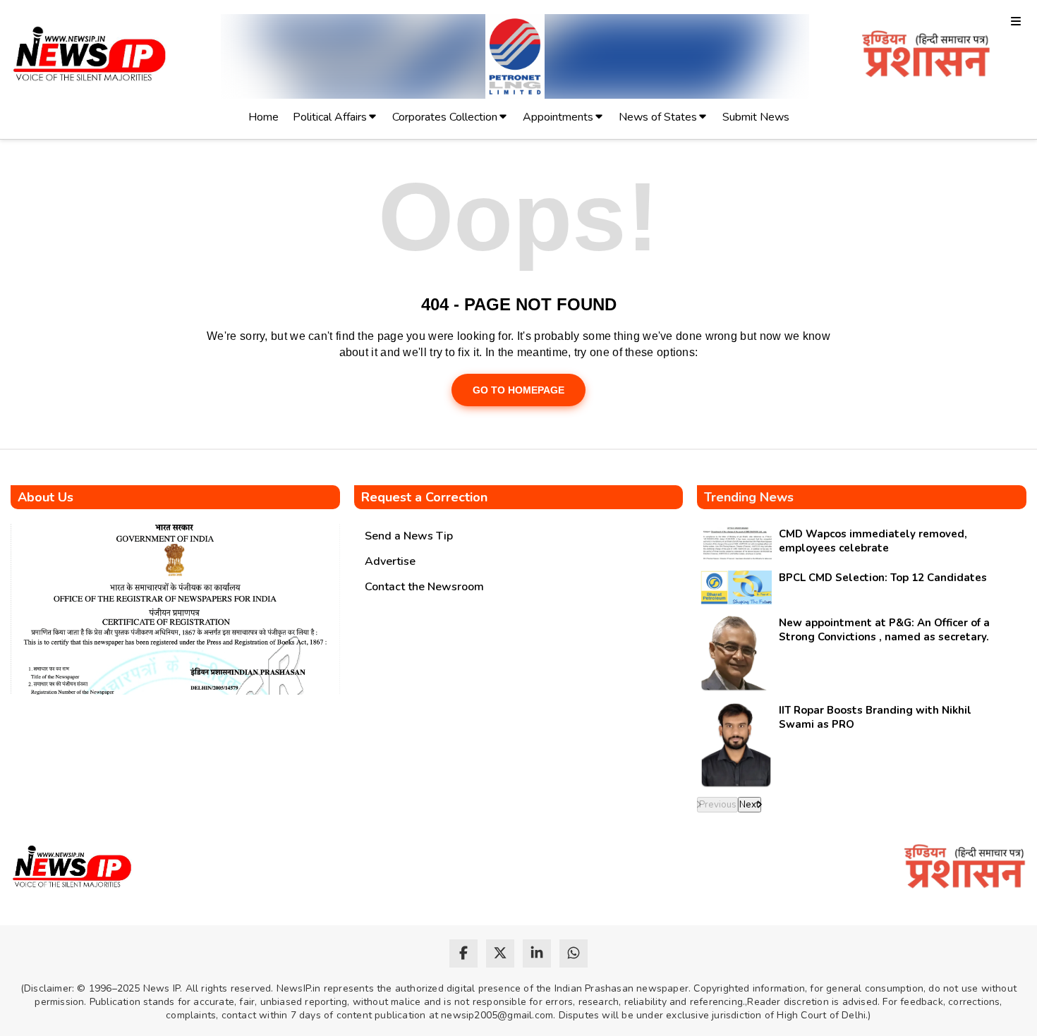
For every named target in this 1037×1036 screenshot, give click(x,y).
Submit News (755, 117)
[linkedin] (537, 953)
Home (263, 117)
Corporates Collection (444, 117)
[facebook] (463, 953)
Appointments (558, 117)
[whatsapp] (573, 953)
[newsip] (90, 56)
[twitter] (500, 953)
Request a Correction (424, 497)
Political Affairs (330, 117)
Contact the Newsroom (424, 587)
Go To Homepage (518, 390)
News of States (658, 117)
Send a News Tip (409, 536)
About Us (45, 497)
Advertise (390, 561)
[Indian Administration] (926, 56)
